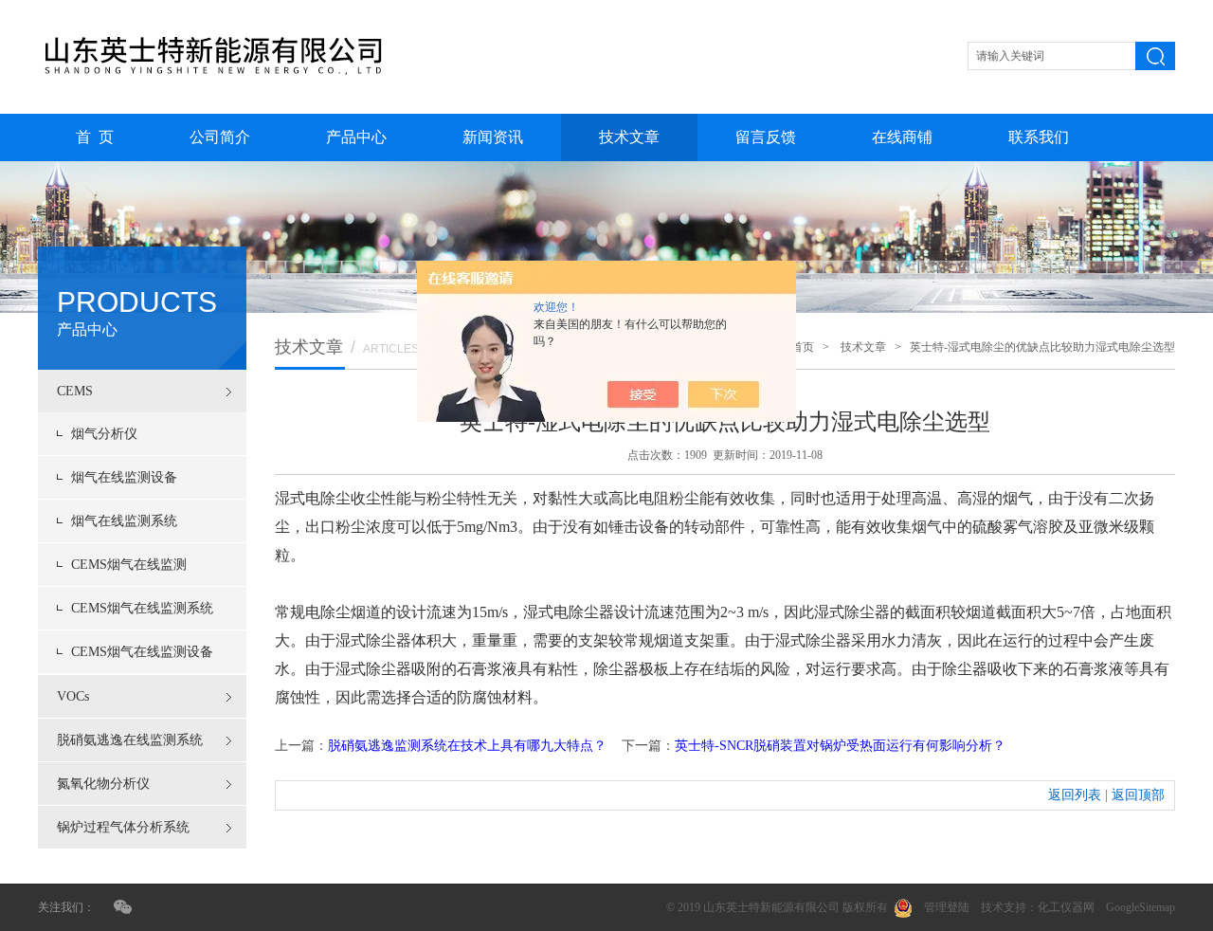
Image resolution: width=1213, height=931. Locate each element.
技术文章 (629, 137)
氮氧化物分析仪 (103, 783)
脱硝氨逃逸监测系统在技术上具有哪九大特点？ (467, 746)
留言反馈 (765, 137)
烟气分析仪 (104, 434)
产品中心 (356, 137)
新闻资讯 (492, 137)
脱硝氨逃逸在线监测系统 (130, 740)
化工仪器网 (1066, 907)
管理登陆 (946, 907)
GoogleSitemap (1140, 907)
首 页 (95, 137)
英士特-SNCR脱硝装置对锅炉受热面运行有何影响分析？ (840, 746)
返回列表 (1074, 795)
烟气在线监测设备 (124, 477)
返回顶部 (1138, 795)
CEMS (75, 391)
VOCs (73, 696)
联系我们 (1038, 137)
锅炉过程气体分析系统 (123, 827)
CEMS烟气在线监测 (129, 564)
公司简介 (220, 137)
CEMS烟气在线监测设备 (142, 652)
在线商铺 (902, 137)
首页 (802, 347)
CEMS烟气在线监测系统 (142, 608)
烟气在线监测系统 (124, 521)
